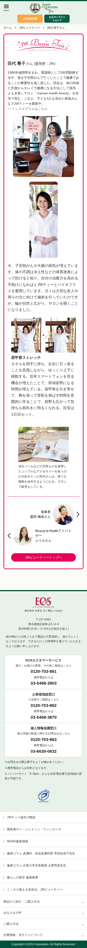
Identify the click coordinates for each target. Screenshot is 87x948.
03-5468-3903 (44, 683)
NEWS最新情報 (17, 841)
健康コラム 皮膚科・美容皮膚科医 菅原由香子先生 (41, 853)
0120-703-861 (44, 671)
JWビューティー (29, 27)
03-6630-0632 (44, 751)
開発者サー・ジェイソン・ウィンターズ (34, 829)
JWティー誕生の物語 (21, 817)
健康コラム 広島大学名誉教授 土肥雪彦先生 (36, 865)
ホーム (7, 27)
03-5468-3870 (44, 717)
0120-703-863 (44, 739)
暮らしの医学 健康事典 (22, 877)
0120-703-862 (44, 705)
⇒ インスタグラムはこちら (28, 109)
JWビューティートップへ (43, 557)
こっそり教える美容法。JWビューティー (35, 889)
